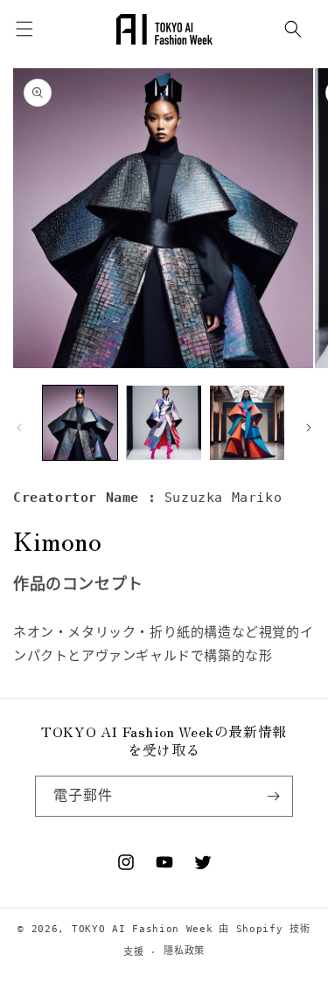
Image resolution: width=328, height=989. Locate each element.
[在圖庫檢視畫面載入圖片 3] (247, 423)
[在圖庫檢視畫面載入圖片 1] (80, 423)
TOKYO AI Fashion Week (142, 929)
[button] (293, 29)
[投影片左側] (19, 427)
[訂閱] (273, 796)
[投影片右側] (309, 427)
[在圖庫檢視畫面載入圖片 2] (163, 423)
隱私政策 (184, 951)
